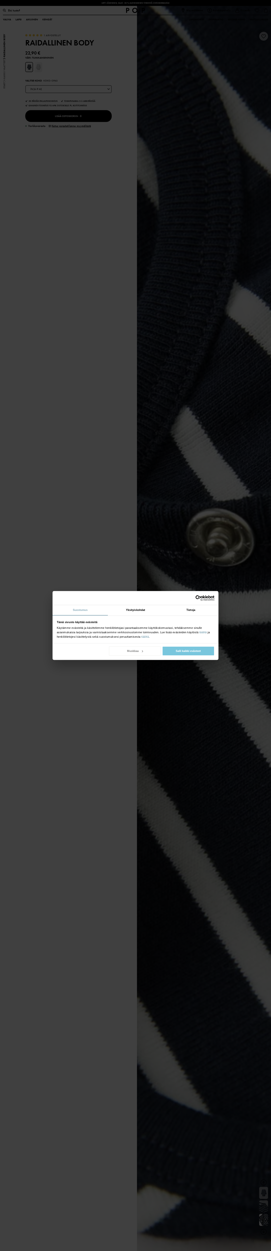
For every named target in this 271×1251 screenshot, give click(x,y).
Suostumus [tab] (80, 609)
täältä (203, 632)
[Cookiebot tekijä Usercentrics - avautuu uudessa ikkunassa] (198, 598)
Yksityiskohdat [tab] (135, 609)
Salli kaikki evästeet (188, 650)
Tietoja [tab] (190, 609)
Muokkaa (133, 650)
